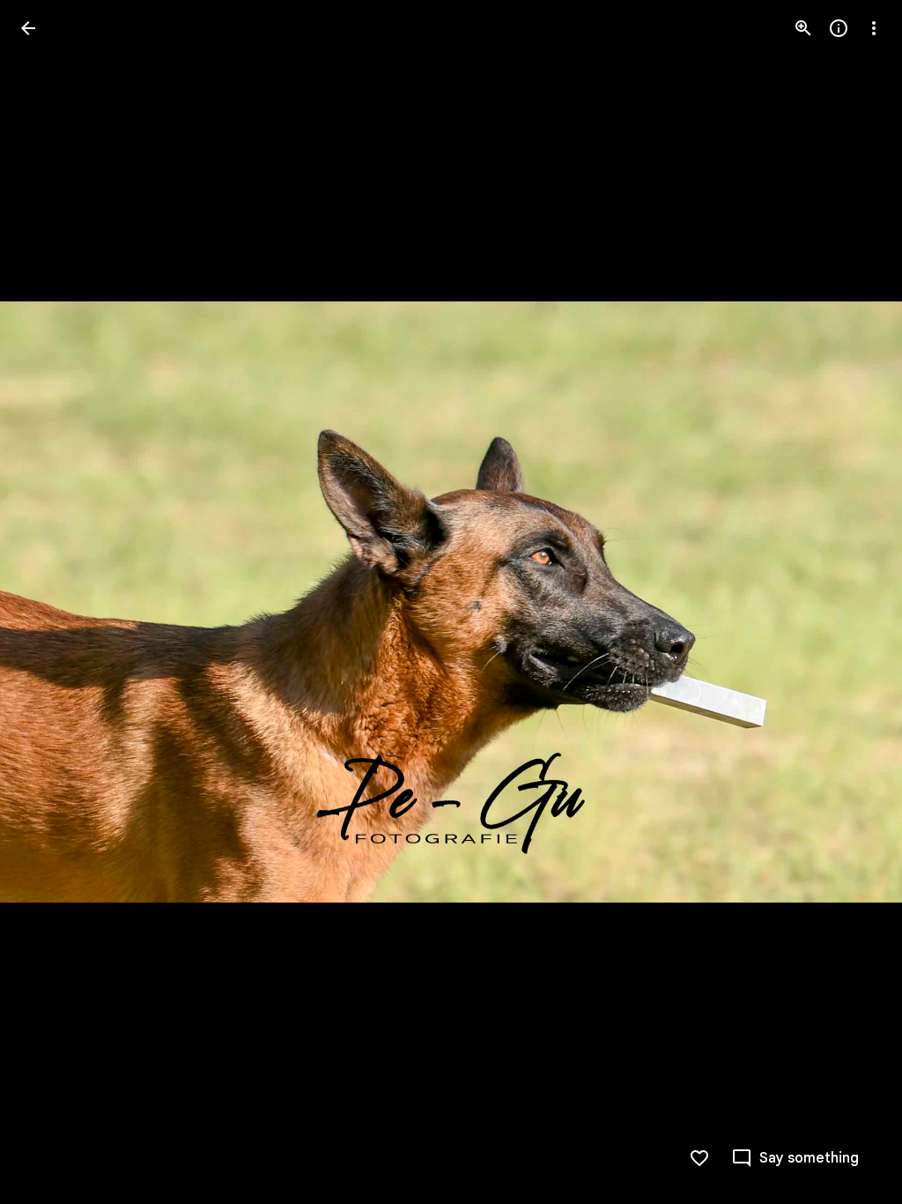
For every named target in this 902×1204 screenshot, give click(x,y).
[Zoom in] (803, 28)
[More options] (873, 28)
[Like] (699, 1158)
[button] (49, 602)
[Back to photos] (28, 28)
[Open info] (838, 28)
